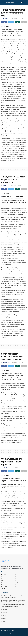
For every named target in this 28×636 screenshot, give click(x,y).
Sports (16, 582)
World (6, 7)
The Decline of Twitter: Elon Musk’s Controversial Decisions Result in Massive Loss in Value (14, 480)
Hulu (16, 574)
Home (2, 7)
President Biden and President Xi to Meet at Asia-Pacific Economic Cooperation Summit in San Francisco (14, 202)
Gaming (3, 584)
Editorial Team (6, 18)
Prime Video (18, 580)
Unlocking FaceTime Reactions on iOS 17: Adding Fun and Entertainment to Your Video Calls (13, 486)
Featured (3, 582)
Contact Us (3, 630)
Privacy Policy (12, 630)
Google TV (4, 586)
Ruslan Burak (5, 467)
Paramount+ (18, 578)
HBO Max (3, 588)
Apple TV (3, 574)
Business (7, 173)
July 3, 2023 (14, 18)
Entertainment (4, 580)
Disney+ (3, 578)
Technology (7, 456)
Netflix (16, 576)
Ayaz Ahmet (5, 185)
